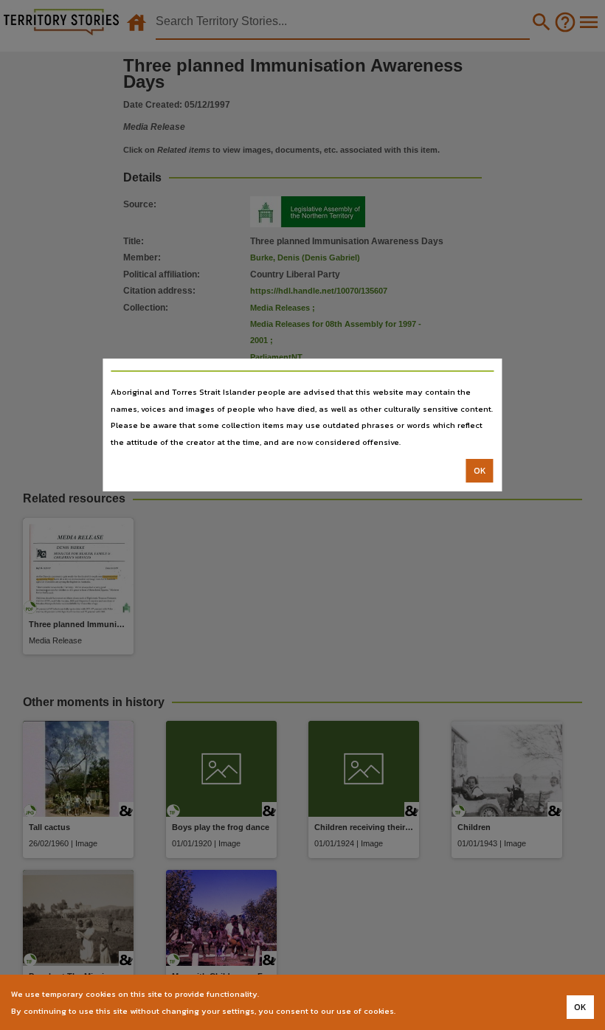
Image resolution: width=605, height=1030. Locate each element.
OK (480, 470)
